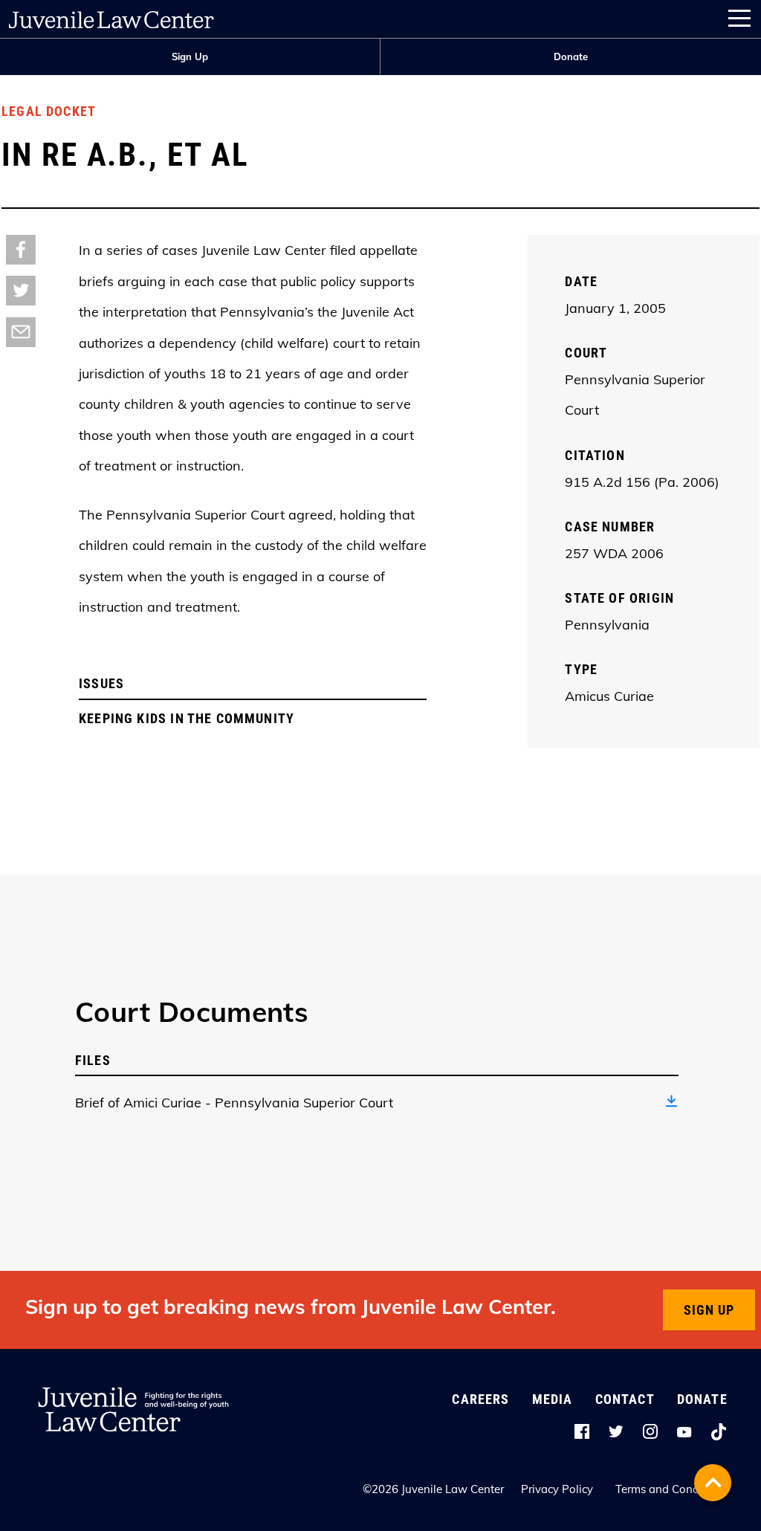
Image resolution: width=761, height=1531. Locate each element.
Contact (625, 1399)
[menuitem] (190, 57)
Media (552, 1399)
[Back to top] (712, 1482)
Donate (571, 56)
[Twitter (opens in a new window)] (21, 289)
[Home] (111, 16)
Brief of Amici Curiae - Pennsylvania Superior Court (234, 1102)
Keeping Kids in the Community (186, 718)
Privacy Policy (557, 1489)
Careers (480, 1399)
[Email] (21, 331)
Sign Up (190, 56)
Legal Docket (48, 111)
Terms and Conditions (671, 1489)
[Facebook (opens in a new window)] (21, 248)
